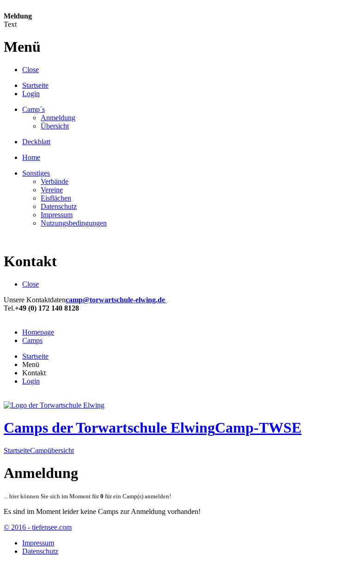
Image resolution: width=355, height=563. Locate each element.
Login (31, 94)
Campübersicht (52, 450)
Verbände (54, 181)
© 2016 (38, 527)
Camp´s (33, 109)
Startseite (35, 85)
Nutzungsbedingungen (74, 223)
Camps (32, 340)
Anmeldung (58, 118)
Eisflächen (56, 198)
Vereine (52, 190)
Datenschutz (59, 206)
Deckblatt (36, 142)
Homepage (38, 332)
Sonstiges (36, 173)
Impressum (57, 215)
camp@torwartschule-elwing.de (116, 300)
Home (31, 157)
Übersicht (55, 126)
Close (30, 69)
